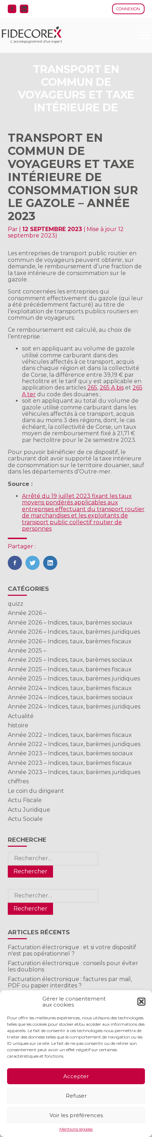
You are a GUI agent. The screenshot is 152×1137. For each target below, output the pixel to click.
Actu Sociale (25, 819)
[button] (141, 1001)
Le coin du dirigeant (36, 791)
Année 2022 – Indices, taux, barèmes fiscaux (70, 735)
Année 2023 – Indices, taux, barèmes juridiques (74, 772)
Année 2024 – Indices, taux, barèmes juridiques (74, 706)
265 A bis (112, 387)
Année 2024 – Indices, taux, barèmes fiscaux (70, 688)
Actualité (21, 716)
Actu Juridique (29, 809)
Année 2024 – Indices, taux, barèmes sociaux (70, 697)
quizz (15, 603)
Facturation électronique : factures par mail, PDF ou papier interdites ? (70, 982)
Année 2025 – (27, 650)
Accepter (76, 1076)
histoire (18, 725)
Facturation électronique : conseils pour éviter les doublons (73, 966)
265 (92, 387)
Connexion (128, 8)
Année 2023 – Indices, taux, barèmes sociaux (70, 753)
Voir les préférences (76, 1115)
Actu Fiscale (25, 800)
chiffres (18, 781)
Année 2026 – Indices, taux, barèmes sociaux (70, 622)
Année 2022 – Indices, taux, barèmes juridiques (74, 744)
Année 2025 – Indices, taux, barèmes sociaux (70, 659)
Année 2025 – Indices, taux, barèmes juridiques (74, 678)
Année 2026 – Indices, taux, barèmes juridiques (74, 631)
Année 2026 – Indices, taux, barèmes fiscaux (69, 641)
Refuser (76, 1095)
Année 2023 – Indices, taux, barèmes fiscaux (70, 763)
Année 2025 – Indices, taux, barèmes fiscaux (69, 669)
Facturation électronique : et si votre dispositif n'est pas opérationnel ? (72, 950)
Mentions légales (76, 1129)
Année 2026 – (27, 613)
